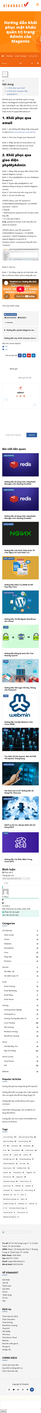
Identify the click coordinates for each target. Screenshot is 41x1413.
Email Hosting (9, 986)
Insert (3, 1411)
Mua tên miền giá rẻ (10, 1343)
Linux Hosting (20, 56)
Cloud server (9, 1168)
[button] (37, 4)
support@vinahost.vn (16, 1261)
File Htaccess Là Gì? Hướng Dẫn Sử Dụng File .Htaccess (19, 792)
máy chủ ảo (8, 1177)
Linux (6, 952)
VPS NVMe (6, 1331)
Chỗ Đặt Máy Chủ (11, 1046)
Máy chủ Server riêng (27, 1137)
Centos (27, 1155)
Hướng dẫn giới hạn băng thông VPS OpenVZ (19, 1086)
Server (4, 1042)
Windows (7, 961)
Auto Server (22, 1212)
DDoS (24, 1199)
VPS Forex (6, 1334)
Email (4, 982)
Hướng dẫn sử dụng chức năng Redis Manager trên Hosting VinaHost (20, 483)
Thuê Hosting (7, 1322)
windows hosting (10, 1181)
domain (7, 1155)
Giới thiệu (6, 1280)
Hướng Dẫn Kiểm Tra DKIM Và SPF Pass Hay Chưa (18, 586)
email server (30, 1150)
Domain (5, 967)
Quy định (6, 1289)
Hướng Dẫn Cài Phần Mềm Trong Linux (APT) (18, 860)
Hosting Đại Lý (9, 1014)
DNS (23, 1195)
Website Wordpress (10, 1217)
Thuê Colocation (8, 1319)
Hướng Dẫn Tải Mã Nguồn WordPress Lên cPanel (20, 620)
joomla (7, 1172)
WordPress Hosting (11, 1036)
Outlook (32, 1204)
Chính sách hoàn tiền (10, 1365)
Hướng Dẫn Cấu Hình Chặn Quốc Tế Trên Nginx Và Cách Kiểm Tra (19, 551)
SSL (16, 1195)
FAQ (4, 1301)
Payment (18, 1190)
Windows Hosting (11, 1031)
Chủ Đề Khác (7, 930)
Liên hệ (5, 1283)
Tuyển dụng (7, 1295)
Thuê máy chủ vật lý (10, 1316)
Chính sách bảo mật (10, 1371)
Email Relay (8, 995)
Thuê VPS (6, 1328)
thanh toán (8, 1186)
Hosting (9, 56)
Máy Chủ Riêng (10, 1050)
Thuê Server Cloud (9, 1337)
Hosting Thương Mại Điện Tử (15, 1018)
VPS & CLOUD (7, 1057)
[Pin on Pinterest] (29, 355)
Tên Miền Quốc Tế (11, 976)
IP (5, 1208)
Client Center (9, 935)
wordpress (28, 1146)
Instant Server (9, 1212)
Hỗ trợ (4, 1292)
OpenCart (21, 1177)
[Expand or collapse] (3, 80)
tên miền (24, 1164)
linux (6, 1150)
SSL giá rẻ (6, 1346)
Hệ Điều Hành (23, 1168)
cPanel (6, 939)
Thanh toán (6, 1286)
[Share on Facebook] (20, 355)
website (29, 1186)
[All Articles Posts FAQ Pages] (20, 63)
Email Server (9, 999)
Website (5, 1071)
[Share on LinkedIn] (33, 355)
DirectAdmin (9, 948)
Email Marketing (10, 990)
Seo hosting (30, 1190)
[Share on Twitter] (24, 355)
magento (30, 1172)
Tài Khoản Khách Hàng (17, 1208)
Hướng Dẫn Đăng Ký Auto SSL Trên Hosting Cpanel (19, 654)
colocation (16, 1146)
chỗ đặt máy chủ (10, 1159)
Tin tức (5, 1298)
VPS (5, 1065)
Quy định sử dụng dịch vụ (12, 1368)
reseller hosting (9, 1204)
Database (7, 943)
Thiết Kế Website (10, 1164)
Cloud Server (9, 1061)
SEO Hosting (9, 1027)
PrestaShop (18, 1172)
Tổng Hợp (8, 957)
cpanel (17, 1155)
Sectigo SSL (6, 1349)
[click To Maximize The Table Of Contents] (5, 74)
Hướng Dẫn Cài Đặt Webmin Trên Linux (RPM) (18, 723)
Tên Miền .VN (9, 971)
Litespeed (7, 1190)
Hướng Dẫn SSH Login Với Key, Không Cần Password (20, 689)
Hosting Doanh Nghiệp (13, 1010)
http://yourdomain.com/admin (22, 132)
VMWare (19, 1186)
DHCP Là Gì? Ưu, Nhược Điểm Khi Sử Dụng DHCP (19, 826)
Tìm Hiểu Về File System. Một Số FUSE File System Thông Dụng (20, 757)
